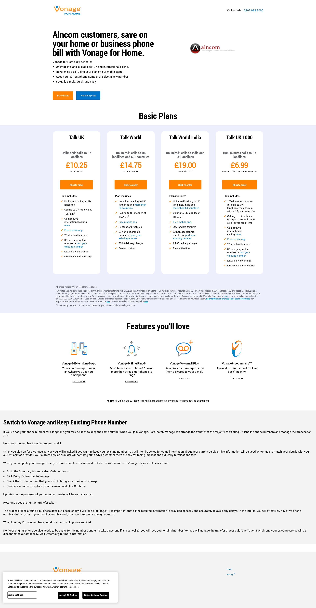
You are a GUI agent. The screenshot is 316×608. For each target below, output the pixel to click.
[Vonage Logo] (69, 10)
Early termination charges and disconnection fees (228, 298)
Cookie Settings (15, 594)
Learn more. (203, 400)
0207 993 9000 (253, 10)
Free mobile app (73, 230)
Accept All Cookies (68, 595)
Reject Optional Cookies (95, 595)
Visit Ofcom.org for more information (63, 534)
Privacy (230, 574)
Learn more (79, 381)
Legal (229, 569)
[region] (60, 587)
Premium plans (88, 95)
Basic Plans (63, 95)
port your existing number (75, 245)
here (108, 301)
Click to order (76, 184)
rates (67, 225)
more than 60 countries (132, 206)
